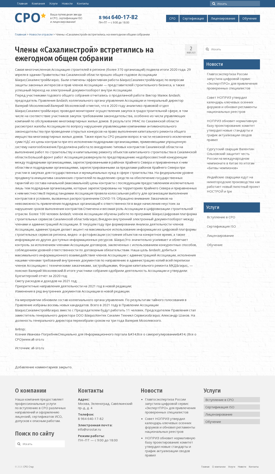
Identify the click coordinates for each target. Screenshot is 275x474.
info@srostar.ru (89, 429)
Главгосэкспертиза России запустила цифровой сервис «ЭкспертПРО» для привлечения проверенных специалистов (170, 405)
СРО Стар (28, 466)
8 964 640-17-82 (91, 418)
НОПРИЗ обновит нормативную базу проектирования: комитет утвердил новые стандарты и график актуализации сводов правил (232, 130)
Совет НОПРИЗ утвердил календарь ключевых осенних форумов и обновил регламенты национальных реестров (170, 425)
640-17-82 (118, 17)
